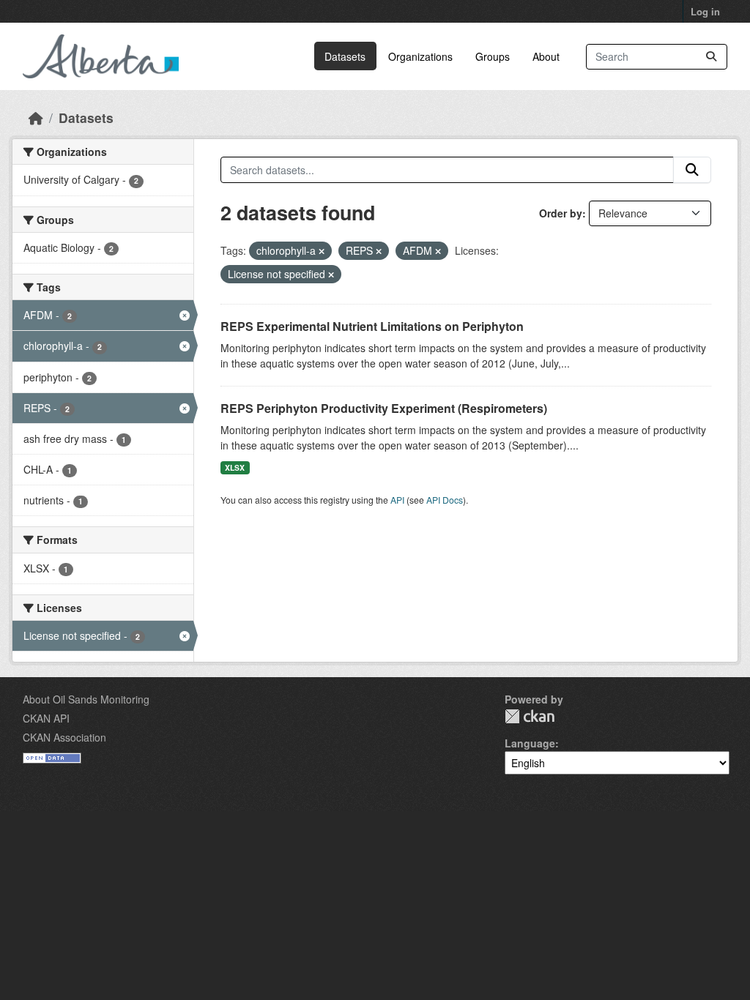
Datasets (344, 56)
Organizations (420, 56)
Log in (705, 11)
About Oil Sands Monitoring (86, 699)
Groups (492, 56)
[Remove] (321, 251)
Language (530, 743)
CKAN (529, 716)
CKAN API (46, 718)
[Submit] (711, 57)
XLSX (235, 467)
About (546, 56)
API (397, 499)
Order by (560, 213)
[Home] (36, 117)
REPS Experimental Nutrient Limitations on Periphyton (372, 326)
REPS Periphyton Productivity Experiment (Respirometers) (383, 408)
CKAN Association (64, 737)
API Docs (444, 499)
